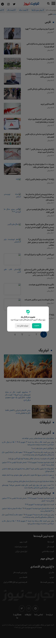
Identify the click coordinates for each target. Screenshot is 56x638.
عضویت (36, 325)
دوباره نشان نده (22, 325)
